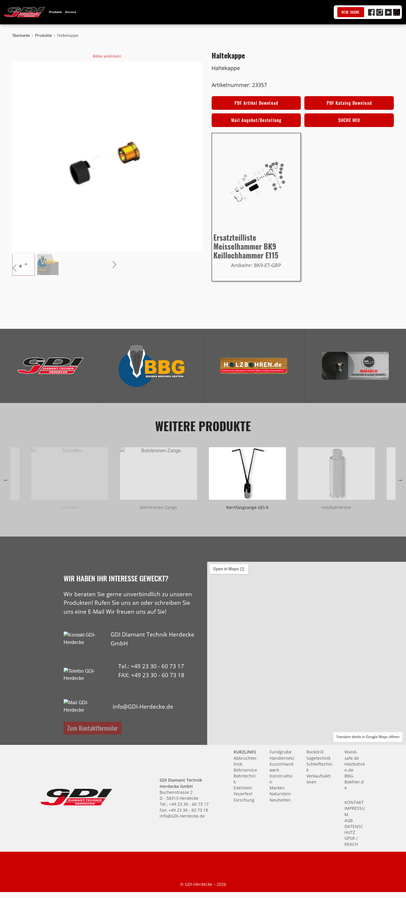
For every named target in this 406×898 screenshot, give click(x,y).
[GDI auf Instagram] (379, 12)
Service (70, 12)
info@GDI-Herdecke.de (143, 706)
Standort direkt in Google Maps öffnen (367, 736)
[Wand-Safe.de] (355, 365)
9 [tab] (239, 524)
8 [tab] (230, 524)
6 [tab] (212, 524)
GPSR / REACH (351, 841)
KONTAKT (354, 802)
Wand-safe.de (351, 755)
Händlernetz (282, 758)
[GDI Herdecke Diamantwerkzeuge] (50, 365)
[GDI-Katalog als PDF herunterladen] (396, 12)
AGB (348, 820)
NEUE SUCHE (351, 12)
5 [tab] (203, 524)
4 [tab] (194, 524)
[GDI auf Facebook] (371, 12)
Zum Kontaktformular (92, 727)
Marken (277, 788)
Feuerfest (243, 794)
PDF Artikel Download (256, 102)
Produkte (55, 12)
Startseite (21, 35)
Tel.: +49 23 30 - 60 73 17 (151, 666)
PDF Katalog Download (349, 102)
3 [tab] (185, 524)
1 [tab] (167, 524)
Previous (6, 479)
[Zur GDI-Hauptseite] (24, 12)
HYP (123, 684)
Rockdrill (315, 752)
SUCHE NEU (349, 120)
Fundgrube (281, 752)
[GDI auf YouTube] (388, 12)
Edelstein (243, 788)
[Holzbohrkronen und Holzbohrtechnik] (253, 365)
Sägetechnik (318, 758)
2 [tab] (176, 524)
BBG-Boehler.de (354, 782)
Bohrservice (245, 770)
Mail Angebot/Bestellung (256, 120)
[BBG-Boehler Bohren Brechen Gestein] (152, 365)
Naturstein (280, 794)
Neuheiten (280, 800)
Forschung (244, 800)
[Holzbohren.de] (253, 365)
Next (400, 479)
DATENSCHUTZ (353, 829)
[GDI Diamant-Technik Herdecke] (50, 365)
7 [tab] (221, 524)
